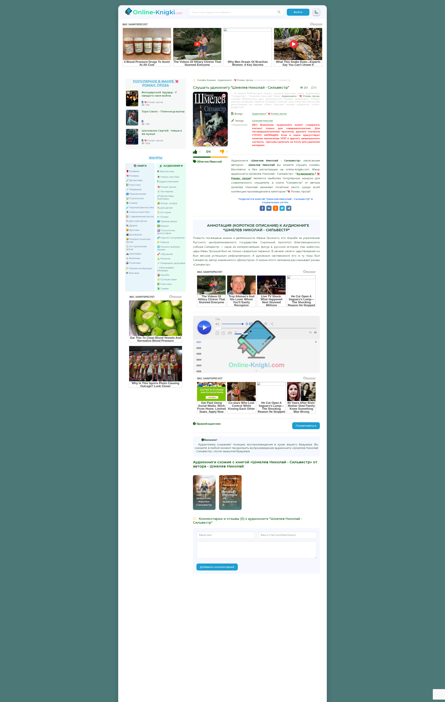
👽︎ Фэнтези (132, 273)
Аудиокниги (289, 96)
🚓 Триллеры (133, 253)
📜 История (164, 212)
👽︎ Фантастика (165, 171)
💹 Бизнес (163, 225)
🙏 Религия (163, 258)
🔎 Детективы (134, 180)
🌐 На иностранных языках (168, 248)
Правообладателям (208, 423)
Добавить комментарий (217, 567)
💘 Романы (132, 175)
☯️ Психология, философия (166, 232)
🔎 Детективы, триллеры (165, 197)
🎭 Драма (131, 225)
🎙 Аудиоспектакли (168, 181)
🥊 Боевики (132, 171)
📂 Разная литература (139, 268)
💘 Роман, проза (166, 186)
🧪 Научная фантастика (140, 207)
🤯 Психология (135, 198)
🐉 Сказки (131, 202)
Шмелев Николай (209, 161)
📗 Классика (133, 184)
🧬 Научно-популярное (171, 237)
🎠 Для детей (165, 207)
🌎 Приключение (136, 193)
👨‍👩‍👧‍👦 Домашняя (134, 234)
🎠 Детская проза (136, 221)
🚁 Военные (133, 258)
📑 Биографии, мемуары (165, 269)
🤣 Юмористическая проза (138, 240)
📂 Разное (163, 242)
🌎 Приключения (167, 221)
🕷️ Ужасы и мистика (137, 212)
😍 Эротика (132, 230)
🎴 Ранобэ (163, 274)
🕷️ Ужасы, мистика (168, 176)
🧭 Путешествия (167, 279)
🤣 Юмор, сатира (167, 203)
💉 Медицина (133, 189)
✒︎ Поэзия (162, 216)
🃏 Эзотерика (165, 191)
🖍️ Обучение (165, 254)
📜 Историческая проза (136, 248)
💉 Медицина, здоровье (171, 263)
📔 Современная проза (140, 216)
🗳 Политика (133, 262)
